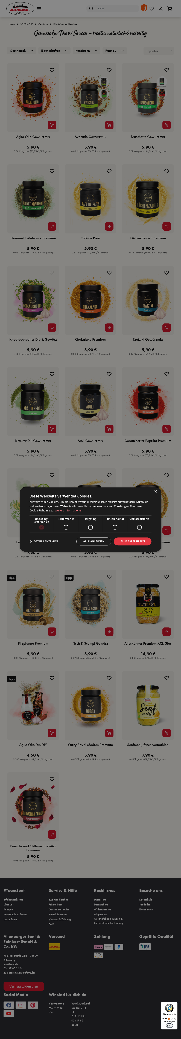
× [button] (155, 491)
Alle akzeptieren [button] (133, 541)
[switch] (169, 1025)
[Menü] (175, 1004)
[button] (44, 541)
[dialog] (90, 519)
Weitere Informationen (68, 510)
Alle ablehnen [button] (93, 541)
